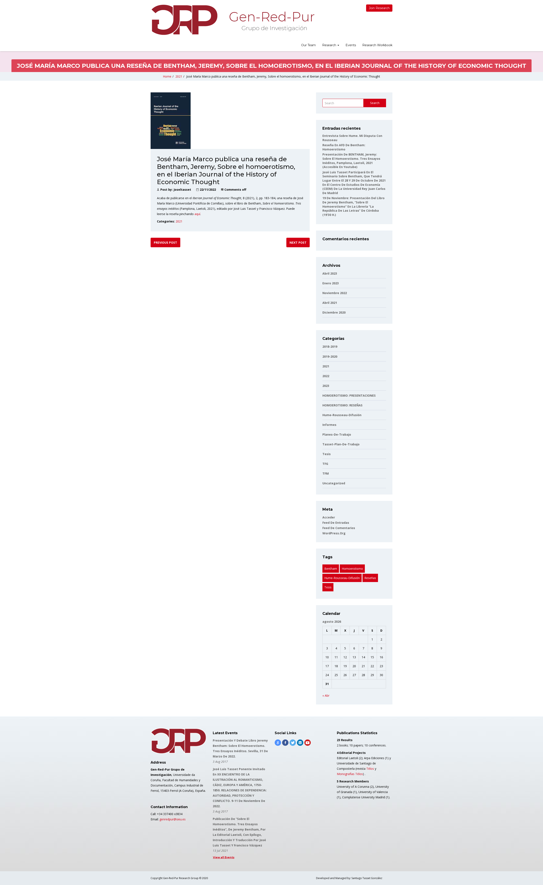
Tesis (326, 454)
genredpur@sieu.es (173, 819)
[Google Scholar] (278, 742)
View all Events (223, 857)
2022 (325, 376)
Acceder (328, 517)
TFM (325, 473)
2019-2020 (329, 356)
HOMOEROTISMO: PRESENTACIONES (349, 395)
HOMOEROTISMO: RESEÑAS (342, 405)
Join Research (379, 8)
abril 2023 (329, 273)
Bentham (330, 569)
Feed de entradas (335, 523)
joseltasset (182, 190)
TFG (325, 464)
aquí (197, 214)
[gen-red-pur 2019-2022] (232, 20)
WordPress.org (334, 533)
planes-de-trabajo (336, 434)
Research (329, 45)
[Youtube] (307, 742)
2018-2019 (329, 347)
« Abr (325, 695)
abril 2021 (329, 303)
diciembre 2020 (334, 312)
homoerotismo (352, 569)
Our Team (308, 45)
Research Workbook (377, 45)
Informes (329, 425)
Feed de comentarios (338, 528)
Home (167, 76)
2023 (325, 386)
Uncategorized (333, 483)
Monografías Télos (350, 774)
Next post (298, 242)
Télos (370, 769)
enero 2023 (330, 283)
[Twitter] (293, 742)
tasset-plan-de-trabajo (341, 444)
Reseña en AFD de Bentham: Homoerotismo (343, 147)
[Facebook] (285, 742)
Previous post (165, 242)
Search (374, 103)
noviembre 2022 (334, 293)
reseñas (370, 578)
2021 (178, 76)
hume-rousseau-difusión (341, 415)
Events (351, 45)
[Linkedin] (300, 742)
